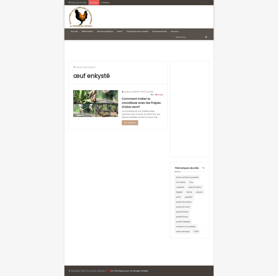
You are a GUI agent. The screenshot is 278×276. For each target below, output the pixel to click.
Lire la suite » (130, 122)
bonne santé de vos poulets (187, 177)
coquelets (180, 187)
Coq (191, 182)
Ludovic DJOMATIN (132, 92)
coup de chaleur (194, 187)
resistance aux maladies (186, 226)
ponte (178, 197)
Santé (119, 31)
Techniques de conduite (137, 31)
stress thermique (183, 231)
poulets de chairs (183, 207)
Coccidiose (180, 182)
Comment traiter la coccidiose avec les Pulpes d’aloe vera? (141, 103)
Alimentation (87, 31)
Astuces (174, 31)
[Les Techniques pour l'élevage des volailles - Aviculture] (80, 17)
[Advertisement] (164, 15)
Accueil (74, 31)
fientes (189, 192)
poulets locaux (182, 217)
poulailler (188, 197)
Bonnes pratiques (105, 31)
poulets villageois (183, 221)
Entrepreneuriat (159, 31)
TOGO (196, 231)
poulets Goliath (182, 212)
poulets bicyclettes (184, 202)
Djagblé (179, 192)
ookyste (199, 192)
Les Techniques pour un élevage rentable (129, 271)
